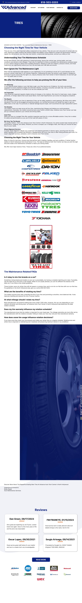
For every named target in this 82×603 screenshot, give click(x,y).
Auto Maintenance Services (12, 490)
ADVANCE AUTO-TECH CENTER (12, 45)
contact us (26, 89)
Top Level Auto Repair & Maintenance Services (34, 45)
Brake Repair (8, 489)
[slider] (21, 521)
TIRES (50, 45)
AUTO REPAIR (41, 7)
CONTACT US (60, 7)
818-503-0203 (49, 2)
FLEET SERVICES (50, 7)
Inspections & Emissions (11, 487)
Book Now (73, 8)
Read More (41, 560)
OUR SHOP (33, 7)
